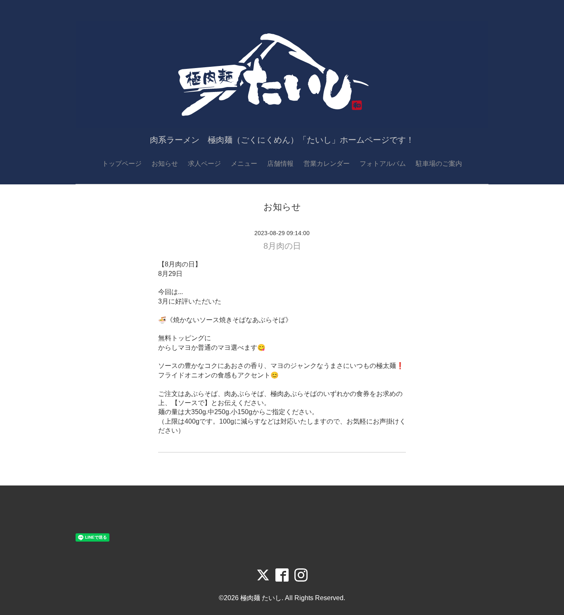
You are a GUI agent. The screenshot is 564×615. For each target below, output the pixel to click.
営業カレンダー (326, 163)
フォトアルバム (383, 163)
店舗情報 (280, 163)
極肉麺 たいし (261, 597)
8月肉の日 (282, 245)
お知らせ (165, 163)
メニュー (244, 163)
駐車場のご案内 (439, 163)
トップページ (122, 163)
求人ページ (204, 163)
